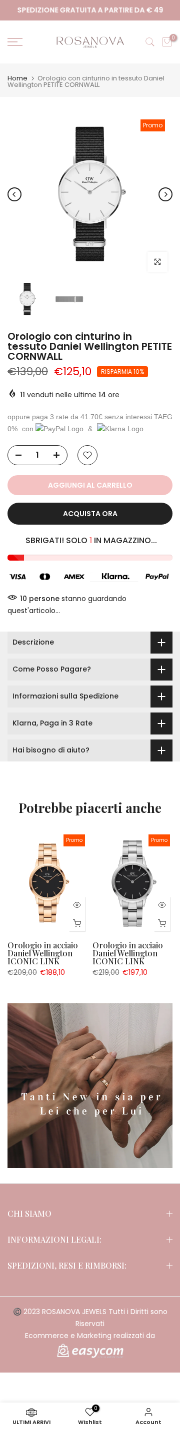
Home (18, 78)
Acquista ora (90, 514)
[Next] (165, 194)
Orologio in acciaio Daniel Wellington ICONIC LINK (43, 953)
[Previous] (15, 194)
